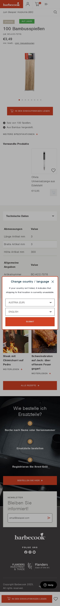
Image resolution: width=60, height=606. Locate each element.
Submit (30, 321)
